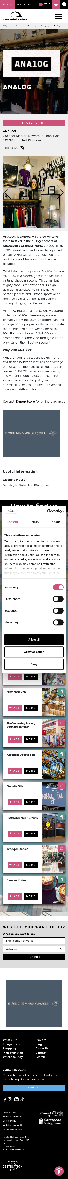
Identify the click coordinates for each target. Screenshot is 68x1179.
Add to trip (36, 123)
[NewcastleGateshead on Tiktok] (22, 1099)
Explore (41, 1040)
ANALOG (9, 131)
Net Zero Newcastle (13, 1129)
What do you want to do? (19, 933)
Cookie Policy (9, 1120)
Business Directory (27, 26)
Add (16, 676)
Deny (34, 664)
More (31, 676)
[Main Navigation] (58, 16)
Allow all (34, 639)
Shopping (45, 26)
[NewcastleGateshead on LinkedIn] (16, 1099)
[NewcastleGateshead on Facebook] (5, 1099)
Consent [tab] (12, 522)
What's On (10, 1040)
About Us (42, 1048)
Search (40, 1057)
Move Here (23, 4)
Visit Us (7, 4)
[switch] (58, 599)
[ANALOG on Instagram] (22, 148)
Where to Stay (13, 1057)
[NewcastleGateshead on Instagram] (10, 1099)
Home (11, 26)
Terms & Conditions (12, 1116)
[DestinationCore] (12, 1167)
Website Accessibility (13, 1125)
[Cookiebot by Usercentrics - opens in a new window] (48, 511)
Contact (41, 1053)
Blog (39, 1044)
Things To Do (12, 1044)
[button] (7, 192)
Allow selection (34, 651)
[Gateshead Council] (51, 1121)
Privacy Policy (10, 1112)
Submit (34, 1087)
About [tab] (56, 522)
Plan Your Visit (13, 1053)
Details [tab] (34, 522)
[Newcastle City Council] (50, 1112)
